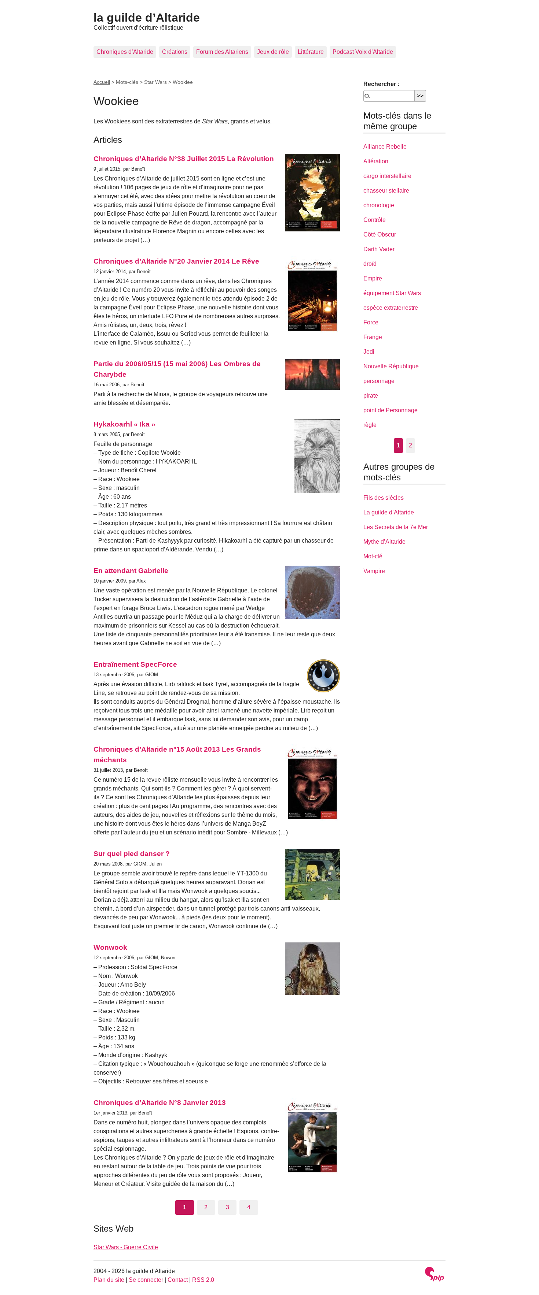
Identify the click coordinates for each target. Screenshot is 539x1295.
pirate (370, 395)
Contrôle (374, 220)
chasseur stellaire (386, 190)
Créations (174, 52)
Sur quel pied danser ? (132, 853)
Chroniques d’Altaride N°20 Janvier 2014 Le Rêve (176, 261)
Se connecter (146, 1280)
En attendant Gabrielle (131, 570)
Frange (372, 337)
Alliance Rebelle (385, 147)
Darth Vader (379, 249)
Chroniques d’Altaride (124, 52)
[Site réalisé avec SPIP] (434, 1275)
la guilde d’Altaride (147, 17)
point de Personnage (390, 410)
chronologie (378, 205)
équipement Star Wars (392, 293)
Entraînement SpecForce (135, 664)
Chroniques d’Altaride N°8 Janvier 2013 (160, 1102)
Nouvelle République (391, 366)
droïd (370, 264)
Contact (178, 1280)
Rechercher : (381, 84)
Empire (372, 278)
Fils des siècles (383, 498)
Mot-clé (372, 556)
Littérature (311, 52)
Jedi (368, 352)
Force (370, 322)
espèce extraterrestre (390, 308)
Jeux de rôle (273, 52)
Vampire (374, 571)
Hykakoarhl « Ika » (124, 424)
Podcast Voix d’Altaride (363, 52)
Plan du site (109, 1280)
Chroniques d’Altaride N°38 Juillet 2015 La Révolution (184, 159)
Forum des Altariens (222, 52)
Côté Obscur (379, 234)
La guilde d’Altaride (388, 512)
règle (370, 425)
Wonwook (110, 947)
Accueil (102, 82)
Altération (375, 161)
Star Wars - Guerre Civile (126, 1247)
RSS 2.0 (203, 1280)
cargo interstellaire (387, 176)
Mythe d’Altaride (384, 542)
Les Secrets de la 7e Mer (395, 527)
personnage (379, 381)
